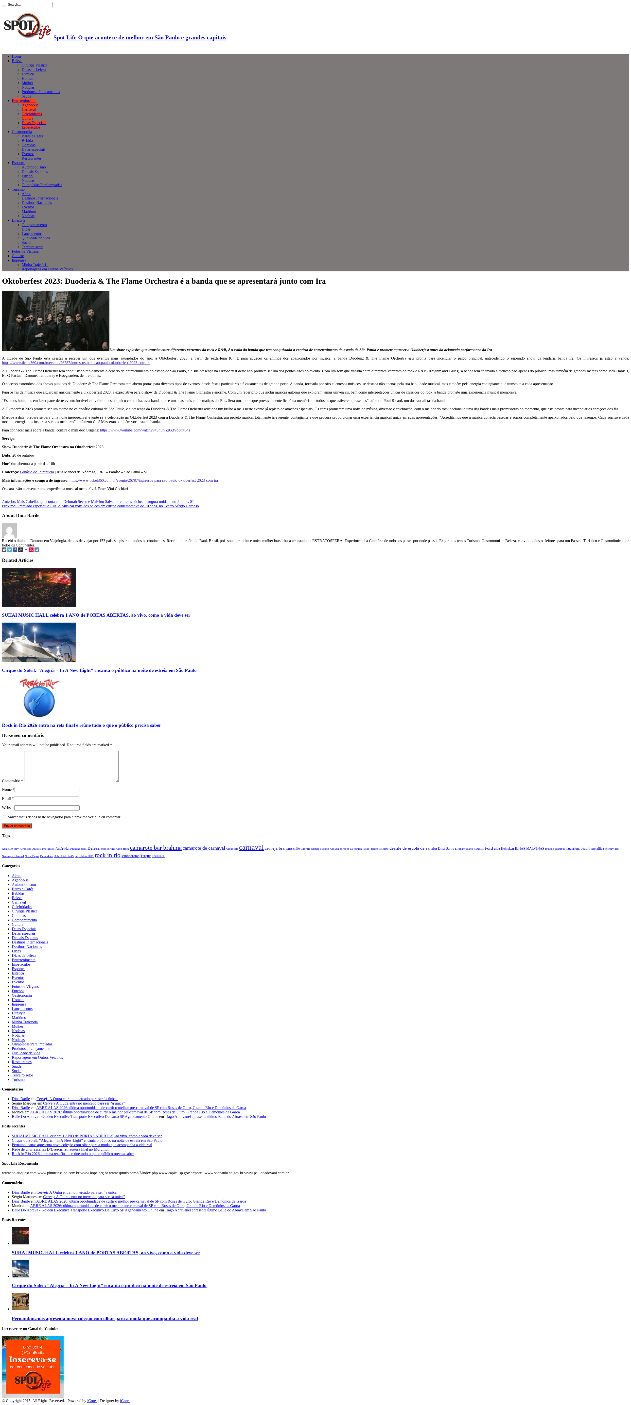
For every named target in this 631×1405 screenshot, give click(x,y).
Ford (489, 848)
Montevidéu (612, 848)
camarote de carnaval (204, 848)
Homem (28, 78)
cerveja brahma (278, 848)
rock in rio (108, 854)
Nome (7, 789)
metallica (597, 848)
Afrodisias (25, 848)
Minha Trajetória (35, 265)
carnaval (251, 847)
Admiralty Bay (10, 848)
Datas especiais (33, 149)
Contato (18, 256)
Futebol (28, 176)
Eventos (28, 154)
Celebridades (32, 114)
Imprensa (19, 260)
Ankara (36, 848)
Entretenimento (23, 101)
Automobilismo (34, 167)
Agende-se (30, 105)
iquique (549, 848)
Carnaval (29, 109)
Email (6, 798)
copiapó (324, 848)
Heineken (507, 848)
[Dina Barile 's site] (4, 550)
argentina (75, 848)
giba (497, 848)
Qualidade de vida (36, 238)
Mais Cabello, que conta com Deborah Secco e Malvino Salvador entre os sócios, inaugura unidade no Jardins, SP (98, 501)
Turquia (145, 856)
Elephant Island (464, 848)
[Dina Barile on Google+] (20, 550)
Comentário (12, 781)
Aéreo (26, 194)
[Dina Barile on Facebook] (15, 550)
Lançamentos (32, 233)
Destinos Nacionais (37, 202)
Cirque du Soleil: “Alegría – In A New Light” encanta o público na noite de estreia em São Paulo (99, 670)
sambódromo (131, 856)
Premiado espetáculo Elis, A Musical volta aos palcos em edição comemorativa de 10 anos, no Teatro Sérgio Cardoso (100, 506)
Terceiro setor (32, 247)
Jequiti (585, 848)
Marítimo (29, 211)
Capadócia (232, 848)
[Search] (4, 5)
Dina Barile (446, 848)
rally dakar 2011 (84, 856)
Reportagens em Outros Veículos (47, 269)
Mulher (27, 83)
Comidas (28, 145)
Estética (28, 74)
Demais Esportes (35, 171)
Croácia (334, 848)
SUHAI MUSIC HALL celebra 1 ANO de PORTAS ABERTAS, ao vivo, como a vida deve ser (96, 615)
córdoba (344, 848)
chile (296, 848)
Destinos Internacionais (40, 198)
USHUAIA (158, 856)
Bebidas (28, 140)
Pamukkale (46, 856)
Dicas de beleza (34, 69)
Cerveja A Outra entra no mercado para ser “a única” (77, 1099)
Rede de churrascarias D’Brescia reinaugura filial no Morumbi (60, 1149)
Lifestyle (18, 220)
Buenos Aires (108, 848)
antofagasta (48, 848)
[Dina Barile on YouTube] (31, 550)
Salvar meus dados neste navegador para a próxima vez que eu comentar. (64, 817)
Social (26, 242)
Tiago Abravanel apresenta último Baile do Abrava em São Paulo (215, 1116)
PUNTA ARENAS (64, 856)
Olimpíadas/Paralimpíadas (42, 185)
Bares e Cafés (32, 136)
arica (84, 848)
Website (8, 808)
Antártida (62, 848)
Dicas (26, 229)
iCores (92, 1401)
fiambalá (479, 848)
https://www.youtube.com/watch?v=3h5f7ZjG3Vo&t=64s (145, 430)
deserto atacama (379, 848)
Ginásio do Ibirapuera (37, 472)
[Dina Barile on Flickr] (26, 550)
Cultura (27, 118)
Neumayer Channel (13, 856)
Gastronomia (22, 132)
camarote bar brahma (156, 847)
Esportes (18, 163)
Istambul (560, 848)
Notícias (28, 87)
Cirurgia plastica (310, 848)
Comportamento (34, 225)
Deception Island (359, 848)
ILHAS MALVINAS (529, 848)
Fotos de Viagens (25, 251)
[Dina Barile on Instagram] (37, 550)
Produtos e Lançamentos (41, 92)
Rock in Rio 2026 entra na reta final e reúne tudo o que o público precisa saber (81, 725)
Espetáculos (31, 127)
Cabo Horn (122, 848)
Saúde (26, 96)
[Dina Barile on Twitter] (9, 550)
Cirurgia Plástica (34, 65)
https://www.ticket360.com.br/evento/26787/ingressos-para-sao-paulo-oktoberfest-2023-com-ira (76, 363)
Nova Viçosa (32, 856)
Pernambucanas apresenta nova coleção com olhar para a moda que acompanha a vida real (82, 1145)
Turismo (18, 189)
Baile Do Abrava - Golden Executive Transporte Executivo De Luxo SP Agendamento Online (85, 1116)
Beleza (17, 61)
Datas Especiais (34, 123)
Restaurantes (31, 158)
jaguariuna (573, 848)
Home (16, 56)
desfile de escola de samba (413, 848)
